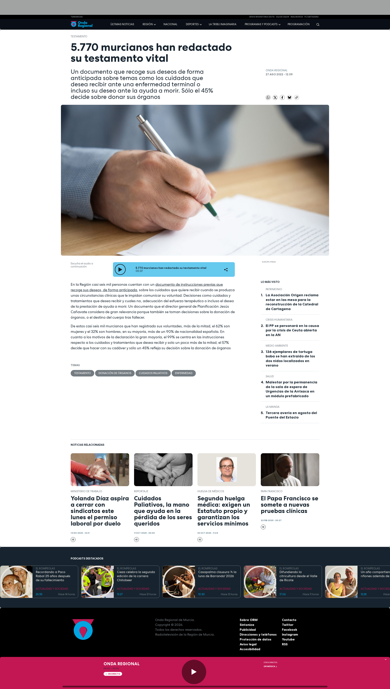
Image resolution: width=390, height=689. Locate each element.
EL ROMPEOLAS (45, 568)
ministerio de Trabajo (86, 491)
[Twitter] (275, 97)
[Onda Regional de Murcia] (81, 24)
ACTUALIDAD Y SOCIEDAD (52, 589)
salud (270, 376)
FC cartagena (311, 17)
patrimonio (274, 289)
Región (148, 24)
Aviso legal (248, 644)
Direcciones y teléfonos (258, 634)
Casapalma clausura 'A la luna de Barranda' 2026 (217, 574)
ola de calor (282, 17)
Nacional (170, 24)
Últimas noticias (122, 24)
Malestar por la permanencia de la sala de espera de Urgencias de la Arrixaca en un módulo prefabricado (291, 389)
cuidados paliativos (153, 373)
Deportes (192, 24)
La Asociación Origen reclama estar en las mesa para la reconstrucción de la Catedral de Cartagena (292, 302)
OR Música (270, 666)
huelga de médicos (210, 491)
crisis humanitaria (279, 319)
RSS (285, 644)
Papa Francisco (272, 491)
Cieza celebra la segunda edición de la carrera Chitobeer (136, 576)
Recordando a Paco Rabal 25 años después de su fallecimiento (53, 576)
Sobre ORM (249, 620)
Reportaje (141, 491)
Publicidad (248, 629)
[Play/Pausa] (194, 672)
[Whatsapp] (268, 97)
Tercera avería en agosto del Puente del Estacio (291, 415)
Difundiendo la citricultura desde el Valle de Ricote (298, 576)
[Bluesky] (289, 97)
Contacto (289, 620)
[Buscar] (316, 24)
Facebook (289, 629)
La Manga (273, 407)
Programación (299, 24)
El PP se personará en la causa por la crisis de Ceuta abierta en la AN (292, 330)
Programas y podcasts (261, 24)
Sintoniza (247, 625)
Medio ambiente (277, 345)
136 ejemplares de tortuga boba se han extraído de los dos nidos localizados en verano (290, 358)
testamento (79, 36)
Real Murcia (297, 17)
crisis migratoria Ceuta (261, 17)
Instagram (290, 634)
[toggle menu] (155, 24)
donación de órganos (115, 373)
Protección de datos (255, 639)
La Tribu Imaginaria (222, 24)
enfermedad (183, 373)
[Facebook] (282, 97)
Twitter (288, 625)
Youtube (288, 639)
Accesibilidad (250, 649)
